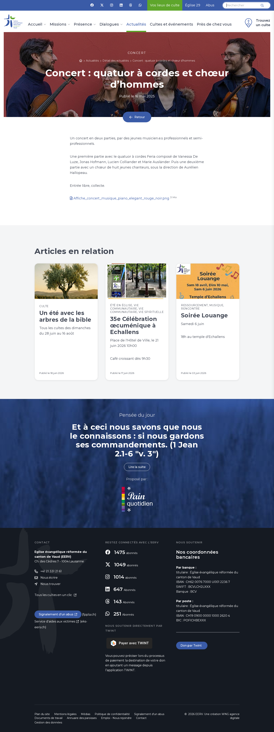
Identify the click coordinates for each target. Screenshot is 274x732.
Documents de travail (48, 718)
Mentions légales (65, 714)
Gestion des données (48, 722)
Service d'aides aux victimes (54, 621)
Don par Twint (191, 645)
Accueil (35, 24)
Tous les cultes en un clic (53, 595)
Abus (210, 5)
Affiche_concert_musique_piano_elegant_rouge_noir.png (121, 198)
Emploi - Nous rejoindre (116, 718)
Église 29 (192, 5)
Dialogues (109, 24)
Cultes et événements (171, 24)
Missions (58, 24)
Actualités (136, 24)
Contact (141, 718)
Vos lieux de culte (164, 5)
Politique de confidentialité (112, 714)
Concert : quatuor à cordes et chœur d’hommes (164, 60)
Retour (139, 117)
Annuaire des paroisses (82, 718)
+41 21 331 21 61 (51, 571)
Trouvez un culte (263, 22)
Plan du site (42, 714)
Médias (85, 714)
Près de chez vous (214, 24)
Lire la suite (137, 467)
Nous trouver (50, 584)
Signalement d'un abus (56, 614)
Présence (83, 24)
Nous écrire (49, 577)
